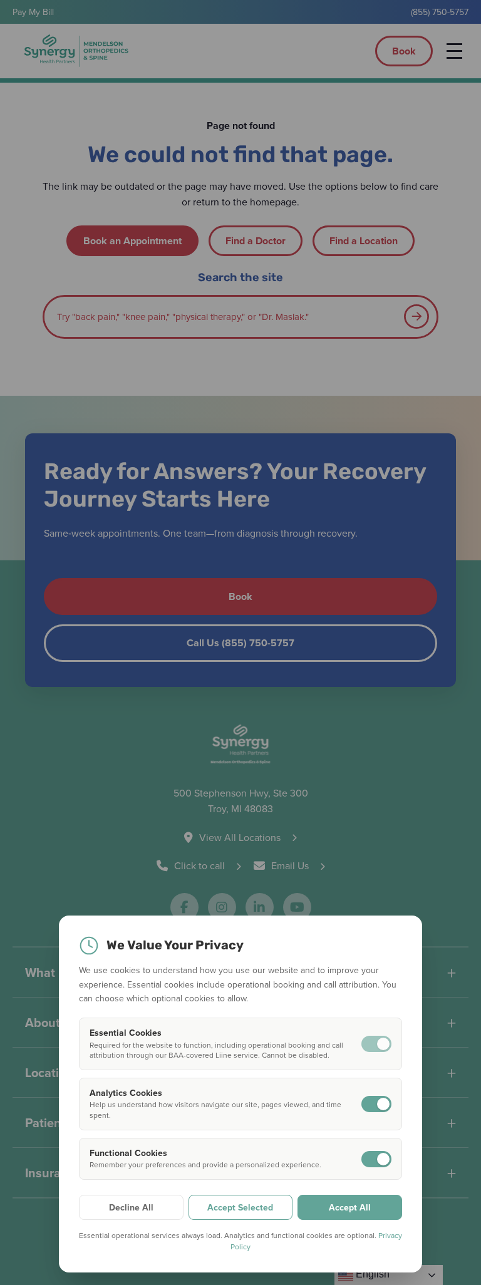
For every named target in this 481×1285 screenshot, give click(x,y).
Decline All (131, 1207)
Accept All (350, 1207)
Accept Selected (240, 1207)
